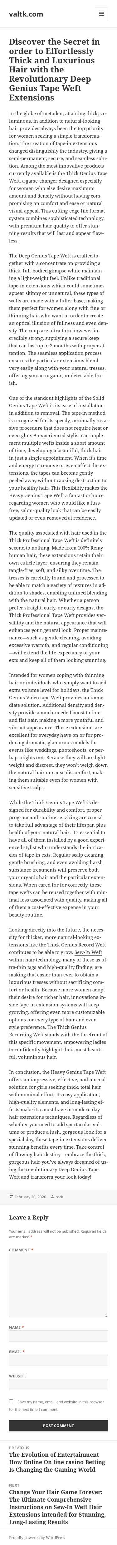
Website (18, 1376)
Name (16, 1327)
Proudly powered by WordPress (37, 1537)
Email (17, 1351)
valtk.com (26, 13)
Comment (21, 1250)
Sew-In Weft (88, 952)
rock (59, 1197)
